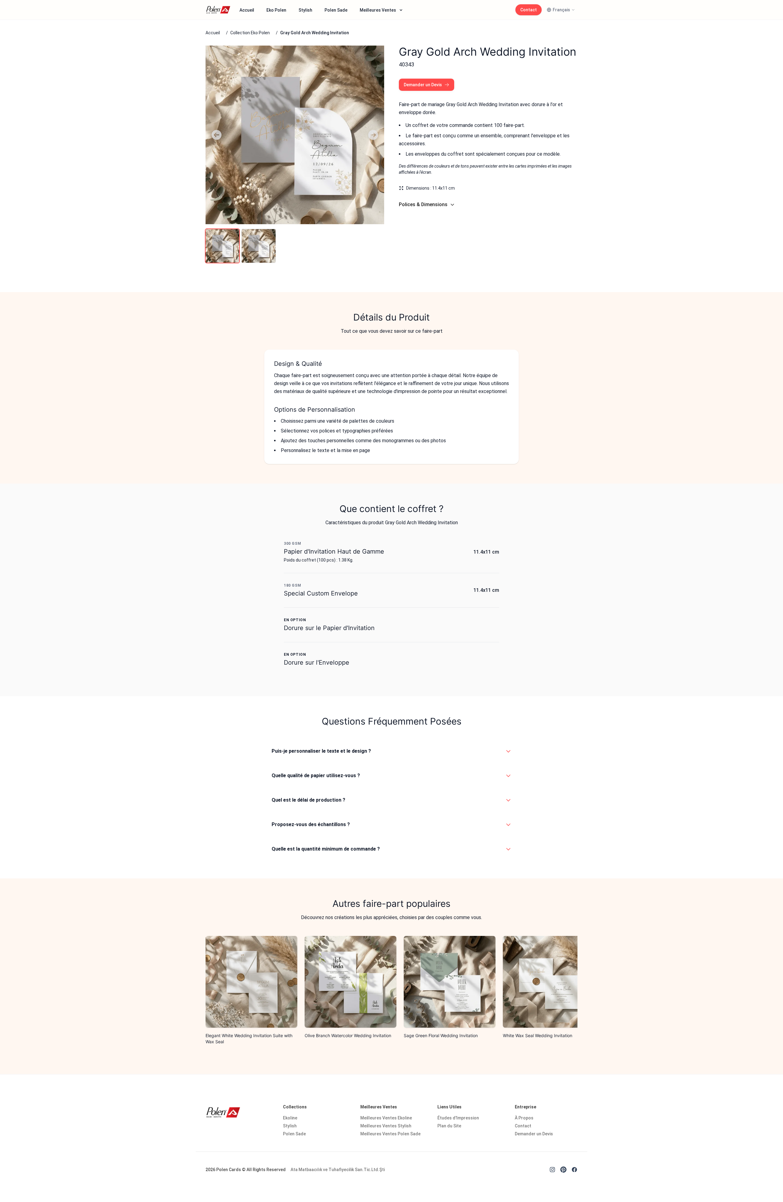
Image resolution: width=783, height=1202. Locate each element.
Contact (528, 9)
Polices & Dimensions (423, 204)
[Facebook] (574, 1170)
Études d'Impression (458, 1117)
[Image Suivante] (373, 135)
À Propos (524, 1117)
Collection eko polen (250, 32)
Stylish (305, 10)
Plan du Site (449, 1125)
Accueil (246, 10)
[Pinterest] (563, 1170)
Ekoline (290, 1117)
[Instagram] (552, 1170)
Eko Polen (276, 10)
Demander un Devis (423, 84)
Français (561, 9)
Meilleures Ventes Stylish (385, 1125)
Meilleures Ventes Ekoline (386, 1117)
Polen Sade (336, 10)
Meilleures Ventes (378, 10)
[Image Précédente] (216, 135)
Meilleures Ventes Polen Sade (390, 1133)
